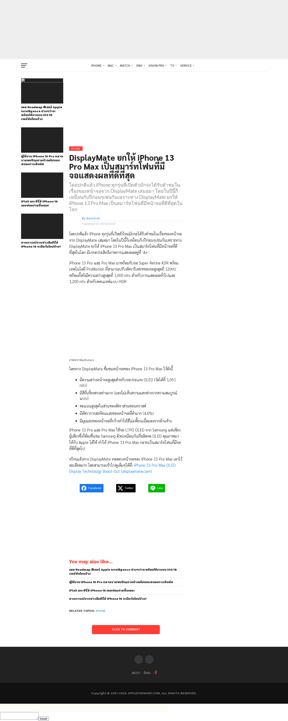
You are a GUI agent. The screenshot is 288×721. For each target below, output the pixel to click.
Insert (43, 718)
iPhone (101, 610)
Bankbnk (93, 218)
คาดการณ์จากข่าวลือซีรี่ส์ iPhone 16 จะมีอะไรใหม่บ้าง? (41, 244)
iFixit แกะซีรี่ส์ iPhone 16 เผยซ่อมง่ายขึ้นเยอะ (39, 203)
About (136, 673)
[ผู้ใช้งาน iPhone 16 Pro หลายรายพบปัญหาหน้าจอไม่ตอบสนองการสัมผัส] (42, 151)
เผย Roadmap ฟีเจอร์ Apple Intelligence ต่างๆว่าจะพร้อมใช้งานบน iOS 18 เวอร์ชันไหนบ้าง (41, 113)
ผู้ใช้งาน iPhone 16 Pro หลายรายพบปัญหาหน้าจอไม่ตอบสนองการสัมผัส (42, 160)
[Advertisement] (144, 29)
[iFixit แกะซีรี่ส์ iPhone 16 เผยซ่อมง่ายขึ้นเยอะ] (42, 196)
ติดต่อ (147, 673)
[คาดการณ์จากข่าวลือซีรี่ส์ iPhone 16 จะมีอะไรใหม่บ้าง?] (42, 238)
